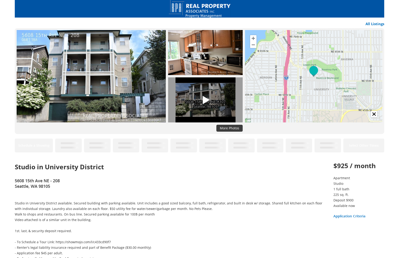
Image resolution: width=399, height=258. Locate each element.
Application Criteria (349, 216)
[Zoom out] (253, 45)
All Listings (375, 23)
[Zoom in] (253, 38)
